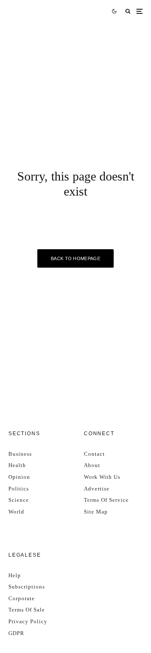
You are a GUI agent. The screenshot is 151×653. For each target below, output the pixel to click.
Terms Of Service (106, 500)
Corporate (21, 598)
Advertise (96, 488)
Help (14, 575)
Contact (94, 454)
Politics (18, 488)
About (92, 465)
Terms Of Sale (26, 610)
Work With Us (102, 477)
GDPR (16, 633)
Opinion (19, 477)
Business (20, 454)
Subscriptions (26, 586)
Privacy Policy (27, 621)
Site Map (96, 511)
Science (18, 500)
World (16, 511)
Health (17, 465)
